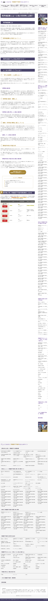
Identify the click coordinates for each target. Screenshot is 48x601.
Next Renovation (41, 156)
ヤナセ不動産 (40, 160)
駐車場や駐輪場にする (29, 541)
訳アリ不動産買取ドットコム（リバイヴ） (42, 96)
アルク (39, 99)
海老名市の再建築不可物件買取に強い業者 (42, 287)
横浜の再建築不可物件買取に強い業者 (42, 271)
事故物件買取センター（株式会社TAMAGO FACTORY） (42, 120)
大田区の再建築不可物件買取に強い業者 (42, 191)
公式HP (5, 206)
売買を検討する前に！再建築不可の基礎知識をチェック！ (17, 172)
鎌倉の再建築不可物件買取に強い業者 (42, 265)
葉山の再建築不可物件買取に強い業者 (42, 260)
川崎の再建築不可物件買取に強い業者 (42, 257)
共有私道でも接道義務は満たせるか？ (42, 362)
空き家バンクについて (41, 80)
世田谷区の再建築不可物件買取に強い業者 (42, 162)
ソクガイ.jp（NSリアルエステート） (42, 134)
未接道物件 (40, 391)
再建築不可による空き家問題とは (42, 70)
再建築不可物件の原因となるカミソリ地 (42, 348)
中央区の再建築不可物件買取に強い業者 (42, 181)
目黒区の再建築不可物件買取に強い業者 (42, 186)
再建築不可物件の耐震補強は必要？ (42, 58)
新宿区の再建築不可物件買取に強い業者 (42, 189)
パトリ (39, 149)
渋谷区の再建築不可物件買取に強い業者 (42, 194)
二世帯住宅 (7, 183)
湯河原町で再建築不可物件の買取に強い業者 (42, 234)
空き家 (6, 184)
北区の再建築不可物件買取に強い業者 (42, 218)
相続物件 (39, 374)
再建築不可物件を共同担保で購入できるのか (42, 356)
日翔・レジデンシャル (41, 135)
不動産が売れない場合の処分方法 (42, 403)
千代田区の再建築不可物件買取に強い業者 (42, 168)
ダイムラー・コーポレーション (42, 105)
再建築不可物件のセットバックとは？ (42, 52)
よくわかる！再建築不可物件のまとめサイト (13, 180)
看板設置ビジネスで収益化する (42, 304)
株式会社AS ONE (28, 477)
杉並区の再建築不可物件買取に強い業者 (42, 199)
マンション (15, 574)
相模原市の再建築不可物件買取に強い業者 (42, 249)
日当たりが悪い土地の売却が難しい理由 (42, 346)
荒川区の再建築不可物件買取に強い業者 (42, 173)
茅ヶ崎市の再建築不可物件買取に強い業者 (42, 276)
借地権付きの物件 (41, 365)
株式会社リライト (16, 512)
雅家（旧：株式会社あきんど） (42, 91)
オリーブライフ (40, 158)
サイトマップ (45, 599)
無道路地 (39, 398)
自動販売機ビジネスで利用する (42, 307)
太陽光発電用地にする (41, 326)
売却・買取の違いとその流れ (42, 48)
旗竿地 (6, 186)
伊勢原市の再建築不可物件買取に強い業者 (42, 294)
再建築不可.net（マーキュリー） (42, 123)
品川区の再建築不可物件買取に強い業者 (42, 183)
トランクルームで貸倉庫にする (42, 330)
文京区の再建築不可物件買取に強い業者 (42, 197)
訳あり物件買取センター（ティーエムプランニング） (42, 116)
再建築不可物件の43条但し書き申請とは (42, 316)
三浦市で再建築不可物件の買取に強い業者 (42, 244)
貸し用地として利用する (42, 323)
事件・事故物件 (16, 560)
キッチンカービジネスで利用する (42, 309)
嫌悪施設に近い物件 (41, 389)
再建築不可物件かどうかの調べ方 (42, 65)
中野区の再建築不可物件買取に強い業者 (42, 210)
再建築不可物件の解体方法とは (42, 67)
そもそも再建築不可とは (42, 33)
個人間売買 (40, 382)
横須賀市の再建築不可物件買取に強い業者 (42, 279)
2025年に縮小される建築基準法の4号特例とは (42, 31)
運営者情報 (40, 417)
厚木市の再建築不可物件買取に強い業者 (42, 284)
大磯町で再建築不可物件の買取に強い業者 (42, 236)
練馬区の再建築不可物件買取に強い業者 (42, 202)
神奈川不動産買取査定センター (42, 102)
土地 (39, 408)
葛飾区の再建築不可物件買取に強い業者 (42, 170)
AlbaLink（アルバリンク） (42, 148)
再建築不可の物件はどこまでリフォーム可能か (42, 45)
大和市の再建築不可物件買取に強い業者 (42, 252)
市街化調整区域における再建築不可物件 (42, 55)
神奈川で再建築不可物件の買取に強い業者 (42, 223)
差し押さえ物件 (40, 370)
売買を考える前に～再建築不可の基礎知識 (42, 28)
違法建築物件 (40, 379)
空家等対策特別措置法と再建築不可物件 (42, 43)
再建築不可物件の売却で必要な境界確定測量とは (42, 76)
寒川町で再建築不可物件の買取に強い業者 (42, 239)
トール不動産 (40, 98)
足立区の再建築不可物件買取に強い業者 (42, 212)
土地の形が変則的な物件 (42, 37)
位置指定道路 (40, 350)
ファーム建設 (40, 231)
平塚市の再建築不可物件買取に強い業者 (42, 273)
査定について (40, 50)
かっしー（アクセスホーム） (42, 126)
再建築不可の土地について (42, 62)
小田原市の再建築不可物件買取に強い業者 (42, 281)
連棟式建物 (40, 352)
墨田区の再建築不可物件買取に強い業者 (42, 165)
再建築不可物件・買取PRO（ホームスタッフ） (41, 144)
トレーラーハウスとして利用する (42, 321)
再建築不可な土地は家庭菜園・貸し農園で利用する (42, 312)
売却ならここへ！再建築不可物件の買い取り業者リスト (42, 87)
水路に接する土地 (41, 354)
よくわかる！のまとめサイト (17, 2)
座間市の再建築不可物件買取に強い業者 (42, 290)
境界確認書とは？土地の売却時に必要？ (42, 343)
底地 (24, 563)
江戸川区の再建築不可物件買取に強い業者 (42, 205)
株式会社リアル (40, 229)
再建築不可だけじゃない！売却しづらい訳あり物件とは (42, 339)
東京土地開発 (40, 137)
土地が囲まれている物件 (42, 35)
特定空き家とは (40, 78)
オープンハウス (40, 153)
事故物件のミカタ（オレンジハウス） (42, 226)
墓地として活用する (41, 302)
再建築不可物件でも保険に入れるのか (42, 359)
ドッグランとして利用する (42, 334)
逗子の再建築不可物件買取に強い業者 (42, 263)
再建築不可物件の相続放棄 (30, 465)
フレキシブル (40, 129)
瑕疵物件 (39, 394)
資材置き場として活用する (42, 332)
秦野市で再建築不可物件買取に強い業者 (42, 255)
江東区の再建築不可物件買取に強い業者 (42, 175)
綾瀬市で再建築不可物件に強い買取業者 (42, 247)
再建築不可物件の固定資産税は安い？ (42, 73)
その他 (39, 40)
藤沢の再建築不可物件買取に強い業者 (42, 268)
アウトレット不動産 (41, 151)
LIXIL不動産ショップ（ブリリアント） (42, 141)
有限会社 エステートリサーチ (42, 107)
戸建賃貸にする (40, 328)
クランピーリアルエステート (42, 110)
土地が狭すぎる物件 (16, 452)
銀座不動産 (3, 489)
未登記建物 (40, 396)
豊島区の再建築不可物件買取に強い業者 (42, 207)
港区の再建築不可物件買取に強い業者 (42, 178)
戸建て (39, 405)
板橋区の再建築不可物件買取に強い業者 (42, 215)
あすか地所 (40, 131)
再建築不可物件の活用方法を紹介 (42, 299)
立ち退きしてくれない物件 (42, 377)
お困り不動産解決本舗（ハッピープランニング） (42, 93)
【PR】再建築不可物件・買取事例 (42, 413)
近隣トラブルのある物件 (42, 372)
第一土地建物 (40, 139)
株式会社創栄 (40, 112)
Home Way (40, 479)
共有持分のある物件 (41, 367)
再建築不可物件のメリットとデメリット (42, 60)
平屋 (39, 384)
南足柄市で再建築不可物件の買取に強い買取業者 (42, 241)
